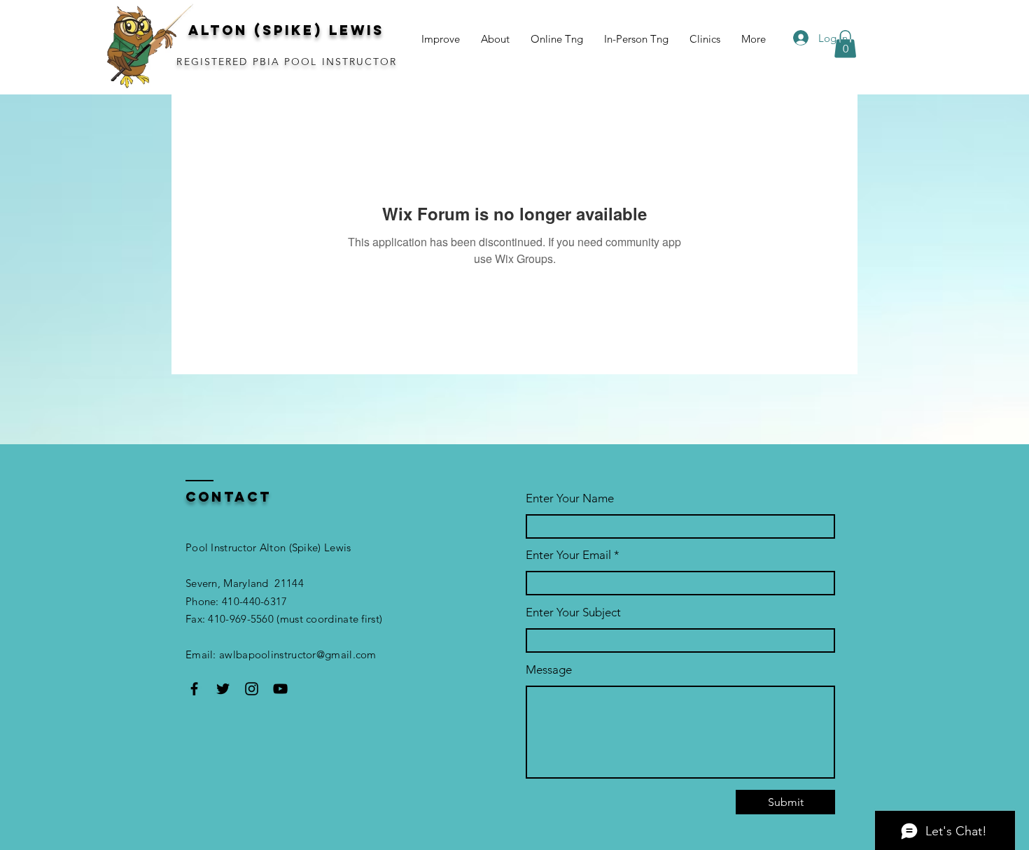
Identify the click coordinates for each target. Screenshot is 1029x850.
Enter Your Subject (573, 612)
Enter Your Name (570, 498)
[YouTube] (280, 688)
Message (549, 670)
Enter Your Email (568, 555)
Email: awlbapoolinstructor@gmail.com (281, 654)
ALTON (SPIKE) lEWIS (286, 30)
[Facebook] (194, 688)
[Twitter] (223, 688)
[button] (845, 43)
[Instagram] (251, 688)
